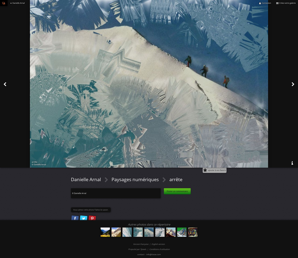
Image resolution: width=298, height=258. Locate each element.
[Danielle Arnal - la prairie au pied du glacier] (105, 232)
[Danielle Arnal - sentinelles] (181, 232)
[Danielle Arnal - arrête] (149, 232)
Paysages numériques (136, 179)
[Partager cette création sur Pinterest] (92, 218)
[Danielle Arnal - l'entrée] (192, 232)
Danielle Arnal (86, 179)
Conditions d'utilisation (159, 249)
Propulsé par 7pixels (137, 249)
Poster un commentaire (177, 191)
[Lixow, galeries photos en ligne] (4, 3)
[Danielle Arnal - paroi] (127, 232)
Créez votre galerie (287, 3)
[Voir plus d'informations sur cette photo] (292, 163)
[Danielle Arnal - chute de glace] (116, 232)
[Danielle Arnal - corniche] (138, 232)
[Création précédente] (5, 84)
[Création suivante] (293, 84)
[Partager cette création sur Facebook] (75, 218)
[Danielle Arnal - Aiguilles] (171, 232)
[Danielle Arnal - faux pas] (160, 232)
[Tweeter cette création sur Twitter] (83, 218)
